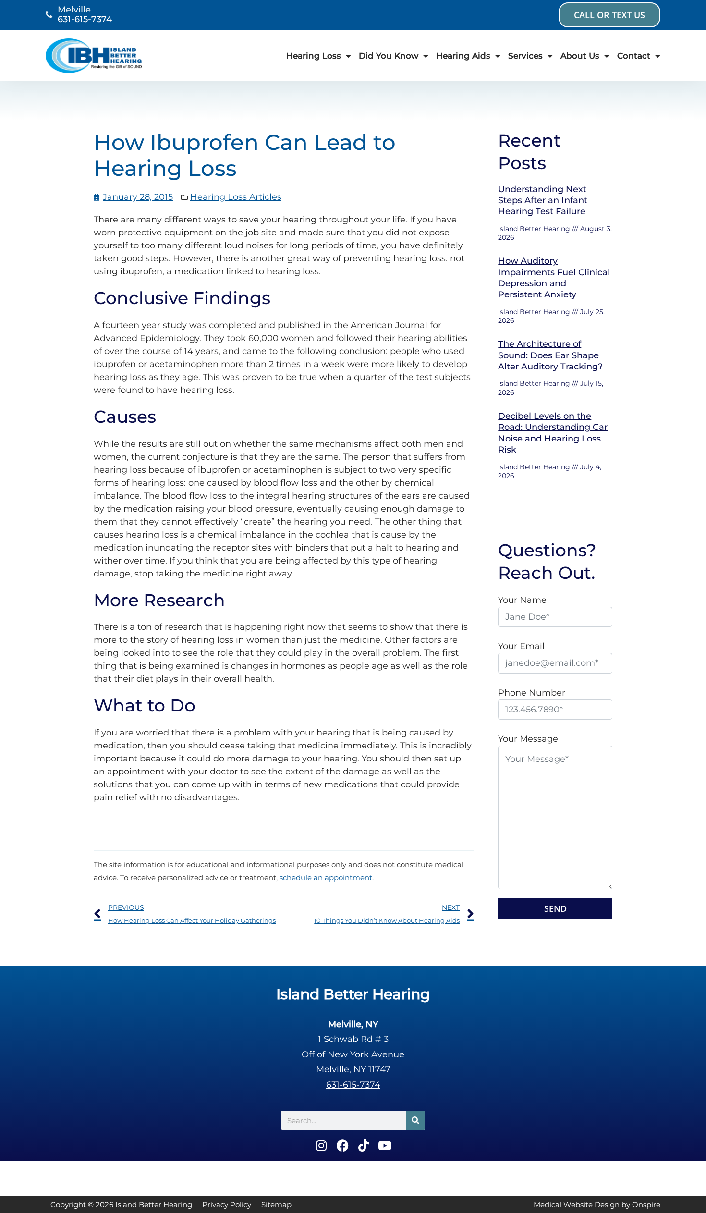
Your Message (528, 739)
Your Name (522, 600)
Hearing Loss (313, 56)
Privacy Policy (226, 1204)
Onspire (646, 1204)
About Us (579, 56)
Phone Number (531, 692)
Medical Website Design (577, 1204)
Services (525, 56)
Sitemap (276, 1204)
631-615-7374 (85, 19)
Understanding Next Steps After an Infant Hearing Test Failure (542, 200)
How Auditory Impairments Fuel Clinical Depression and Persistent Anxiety (554, 278)
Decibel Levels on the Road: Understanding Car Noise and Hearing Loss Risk (553, 433)
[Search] (415, 1120)
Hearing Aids (463, 56)
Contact (633, 56)
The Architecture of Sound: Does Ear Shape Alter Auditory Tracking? (550, 355)
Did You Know (388, 56)
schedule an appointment (326, 877)
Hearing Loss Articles (235, 197)
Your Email (521, 646)
